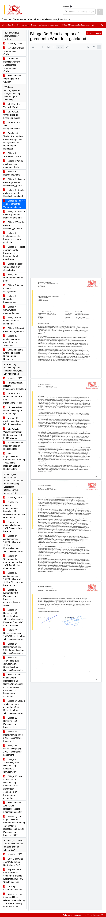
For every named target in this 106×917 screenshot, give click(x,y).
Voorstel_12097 (14, 43)
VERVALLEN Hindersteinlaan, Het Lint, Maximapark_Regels (12, 398)
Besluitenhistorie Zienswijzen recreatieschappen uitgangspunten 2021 (13, 807)
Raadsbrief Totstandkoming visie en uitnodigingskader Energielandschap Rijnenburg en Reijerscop (13, 141)
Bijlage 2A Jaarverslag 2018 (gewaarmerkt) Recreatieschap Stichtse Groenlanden (13, 664)
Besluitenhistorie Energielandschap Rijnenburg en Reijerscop (13, 354)
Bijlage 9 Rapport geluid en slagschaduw (14, 330)
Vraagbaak (58, 19)
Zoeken (66, 6)
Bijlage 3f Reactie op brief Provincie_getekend (13, 225)
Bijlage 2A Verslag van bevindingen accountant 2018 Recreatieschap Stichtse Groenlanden (14, 707)
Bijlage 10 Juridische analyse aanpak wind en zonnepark (12, 340)
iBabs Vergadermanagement (74, 915)
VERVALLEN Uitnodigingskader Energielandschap (11, 115)
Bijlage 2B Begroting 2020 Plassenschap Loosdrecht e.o (10, 722)
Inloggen (97, 915)
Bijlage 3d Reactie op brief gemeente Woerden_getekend (14, 204)
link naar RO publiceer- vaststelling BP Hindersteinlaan (13, 421)
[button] (100, 12)
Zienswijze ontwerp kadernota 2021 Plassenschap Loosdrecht (12, 526)
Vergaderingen (20, 19)
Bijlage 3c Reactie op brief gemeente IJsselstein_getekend (14, 193)
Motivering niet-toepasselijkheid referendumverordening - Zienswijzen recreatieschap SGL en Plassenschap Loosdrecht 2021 (14, 825)
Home (19, 25)
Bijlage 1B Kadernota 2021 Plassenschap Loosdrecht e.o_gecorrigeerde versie (11, 598)
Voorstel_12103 (14, 378)
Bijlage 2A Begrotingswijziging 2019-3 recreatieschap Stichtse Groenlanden (13, 648)
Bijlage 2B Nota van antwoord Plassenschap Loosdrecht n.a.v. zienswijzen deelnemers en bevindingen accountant (12, 787)
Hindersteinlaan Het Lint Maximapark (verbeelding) (12, 410)
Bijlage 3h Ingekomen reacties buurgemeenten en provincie (12, 237)
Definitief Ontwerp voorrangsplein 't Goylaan (13, 51)
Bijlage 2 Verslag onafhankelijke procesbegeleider (13, 164)
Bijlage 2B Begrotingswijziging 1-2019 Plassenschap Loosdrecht (13, 736)
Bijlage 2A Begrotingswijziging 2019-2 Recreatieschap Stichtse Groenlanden (14, 634)
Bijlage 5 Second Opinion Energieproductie (13, 288)
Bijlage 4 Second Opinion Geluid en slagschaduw (13, 267)
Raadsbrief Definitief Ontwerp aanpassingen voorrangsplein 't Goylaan (11, 65)
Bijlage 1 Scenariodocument (12, 155)
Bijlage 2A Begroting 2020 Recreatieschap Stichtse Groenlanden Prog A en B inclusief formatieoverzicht (13, 618)
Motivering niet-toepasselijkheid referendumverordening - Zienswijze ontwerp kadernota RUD (14, 900)
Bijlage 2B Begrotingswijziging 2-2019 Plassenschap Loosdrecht (13, 750)
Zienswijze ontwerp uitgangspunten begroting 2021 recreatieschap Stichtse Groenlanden (14, 510)
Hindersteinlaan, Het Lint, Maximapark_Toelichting (14, 386)
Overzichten (33, 19)
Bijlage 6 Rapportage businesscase (9, 299)
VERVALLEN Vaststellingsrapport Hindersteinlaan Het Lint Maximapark (12, 433)
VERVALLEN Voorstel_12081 (11, 105)
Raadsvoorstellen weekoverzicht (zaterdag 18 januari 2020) (52, 25)
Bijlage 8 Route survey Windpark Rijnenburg (12, 320)
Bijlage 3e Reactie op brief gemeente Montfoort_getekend (14, 214)
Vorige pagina (95, 33)
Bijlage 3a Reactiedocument (11, 173)
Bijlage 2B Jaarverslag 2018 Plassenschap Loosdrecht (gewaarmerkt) (11, 765)
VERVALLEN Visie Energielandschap (11, 125)
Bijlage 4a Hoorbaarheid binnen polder (13, 277)
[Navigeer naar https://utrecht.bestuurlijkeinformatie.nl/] (14, 10)
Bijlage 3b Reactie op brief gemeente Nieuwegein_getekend (14, 182)
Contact (67, 19)
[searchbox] (79, 12)
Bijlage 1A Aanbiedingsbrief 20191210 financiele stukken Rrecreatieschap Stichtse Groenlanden (13, 544)
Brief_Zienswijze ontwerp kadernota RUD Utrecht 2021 (13, 862)
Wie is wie (47, 19)
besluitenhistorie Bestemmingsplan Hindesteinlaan (13, 446)
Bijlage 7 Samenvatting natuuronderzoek (11, 310)
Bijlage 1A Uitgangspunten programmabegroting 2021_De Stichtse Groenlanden (12, 562)
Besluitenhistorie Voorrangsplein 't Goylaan (13, 79)
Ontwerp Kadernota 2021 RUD (13, 888)
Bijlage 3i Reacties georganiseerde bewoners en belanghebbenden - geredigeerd (14, 253)
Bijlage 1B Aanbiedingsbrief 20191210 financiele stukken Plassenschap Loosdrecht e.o (13, 579)
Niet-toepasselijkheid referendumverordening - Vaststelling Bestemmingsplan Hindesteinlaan (14, 461)
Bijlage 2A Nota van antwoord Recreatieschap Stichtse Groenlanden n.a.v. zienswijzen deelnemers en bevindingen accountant (13, 685)
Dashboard (7, 19)
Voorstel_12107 (14, 497)
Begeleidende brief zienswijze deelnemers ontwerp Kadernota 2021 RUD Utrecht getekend (13, 875)
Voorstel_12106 (14, 854)
